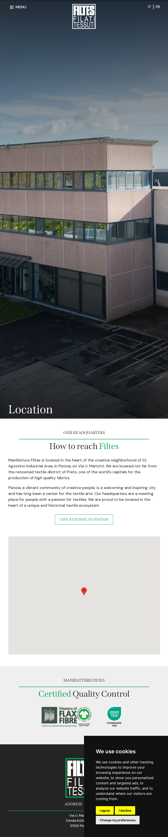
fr (158, 6)
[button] (84, 591)
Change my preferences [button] (118, 820)
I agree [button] (105, 810)
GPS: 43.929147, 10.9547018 (84, 519)
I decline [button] (125, 810)
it (149, 6)
